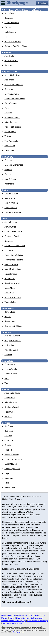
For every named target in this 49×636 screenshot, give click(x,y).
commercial (9, 364)
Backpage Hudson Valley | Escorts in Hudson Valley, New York (24, 9)
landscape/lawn (12, 468)
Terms (12, 618)
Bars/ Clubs (9, 312)
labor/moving (10, 464)
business (8, 89)
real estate (9, 278)
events (7, 316)
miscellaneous (10, 122)
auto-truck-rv (11, 60)
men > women (11, 203)
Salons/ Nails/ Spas (13, 326)
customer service (12, 236)
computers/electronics (14, 98)
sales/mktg (9, 288)
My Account (22, 615)
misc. (6, 483)
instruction (9, 345)
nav (3, 3)
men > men (9, 198)
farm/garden (10, 103)
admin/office (10, 227)
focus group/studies (13, 255)
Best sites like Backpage (37, 621)
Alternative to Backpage (32, 618)
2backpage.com (18, 632)
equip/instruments (12, 340)
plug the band (11, 350)
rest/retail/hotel (11, 283)
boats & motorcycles (13, 84)
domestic (8, 241)
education (8, 250)
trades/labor (10, 302)
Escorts (7, 27)
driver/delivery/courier (14, 245)
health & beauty (11, 454)
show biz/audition (12, 297)
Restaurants (9, 321)
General (8, 169)
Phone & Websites (12, 41)
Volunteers (9, 184)
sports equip (10, 131)
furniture (8, 113)
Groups (7, 174)
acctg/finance (10, 222)
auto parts (9, 56)
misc (6, 378)
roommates (10, 412)
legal (6, 473)
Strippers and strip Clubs (15, 46)
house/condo (10, 369)
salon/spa (9, 293)
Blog (18, 618)
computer (8, 440)
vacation (8, 416)
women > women (12, 212)
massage (8, 478)
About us (12, 615)
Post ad (42, 3)
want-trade (9, 145)
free (6, 108)
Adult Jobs (9, 13)
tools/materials (11, 141)
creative (8, 445)
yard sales (9, 150)
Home (4, 615)
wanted (7, 383)
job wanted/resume (13, 260)
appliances (9, 80)
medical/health (11, 264)
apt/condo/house (12, 393)
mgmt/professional (12, 269)
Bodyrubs (8, 18)
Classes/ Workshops (13, 165)
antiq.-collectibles (12, 75)
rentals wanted (11, 407)
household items (12, 117)
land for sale (10, 374)
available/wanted (12, 336)
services (8, 65)
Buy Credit (33, 615)
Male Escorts (10, 32)
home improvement (13, 459)
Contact (42, 615)
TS (5, 37)
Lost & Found (10, 179)
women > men (11, 193)
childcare (8, 160)
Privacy (4, 618)
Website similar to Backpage (13, 621)
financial (8, 450)
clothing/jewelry (11, 94)
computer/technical (13, 231)
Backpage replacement (12, 623)
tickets (7, 136)
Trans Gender (10, 207)
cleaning (8, 435)
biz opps (8, 426)
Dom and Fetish (11, 22)
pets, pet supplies (12, 127)
